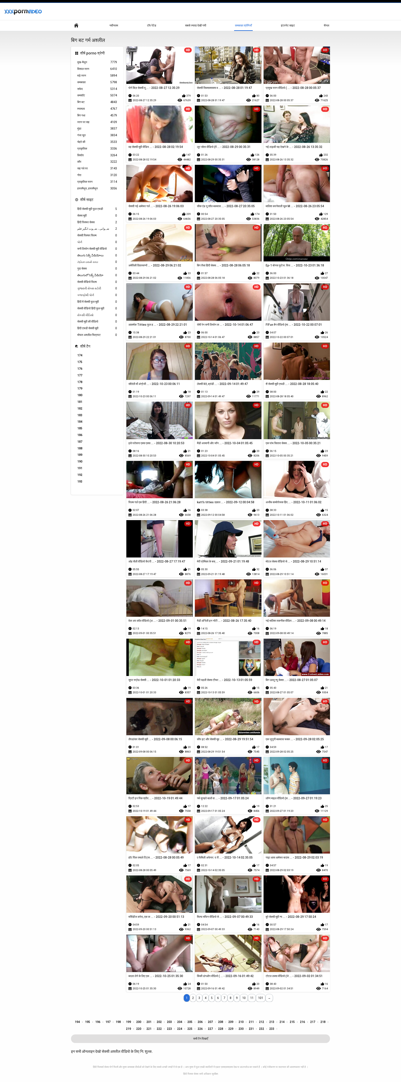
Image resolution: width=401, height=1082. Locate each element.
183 (79, 415)
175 (79, 362)
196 (97, 1022)
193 (79, 481)
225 (189, 1028)
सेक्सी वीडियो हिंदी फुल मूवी (97, 308)
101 (260, 998)
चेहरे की (97, 142)
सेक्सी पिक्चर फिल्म (97, 235)
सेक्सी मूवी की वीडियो (97, 321)
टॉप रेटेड (151, 25)
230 (241, 1028)
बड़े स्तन (97, 75)
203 (169, 1022)
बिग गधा (97, 115)
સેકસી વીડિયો (97, 315)
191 (79, 468)
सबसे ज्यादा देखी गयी (195, 25)
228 (220, 1028)
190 (79, 461)
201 (148, 1022)
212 (261, 1022)
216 (302, 1022)
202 (159, 1022)
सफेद (97, 89)
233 (271, 1028)
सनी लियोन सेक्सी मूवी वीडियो (97, 248)
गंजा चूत (97, 135)
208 (220, 1022)
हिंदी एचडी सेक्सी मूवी (97, 328)
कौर (97, 161)
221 (148, 1028)
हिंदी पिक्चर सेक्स (97, 222)
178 (79, 382)
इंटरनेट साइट (288, 25)
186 (79, 435)
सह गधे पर (97, 168)
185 (79, 428)
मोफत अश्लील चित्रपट (97, 335)
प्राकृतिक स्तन (97, 181)
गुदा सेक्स (97, 268)
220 (138, 1028)
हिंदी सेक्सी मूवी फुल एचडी (97, 209)
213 (271, 1022)
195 (87, 1022)
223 (169, 1028)
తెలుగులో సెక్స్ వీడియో (97, 275)
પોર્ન (97, 242)
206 (200, 1022)
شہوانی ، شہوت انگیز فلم (97, 228)
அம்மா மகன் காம (97, 262)
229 (230, 1028)
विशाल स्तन (97, 69)
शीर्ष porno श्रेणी (92, 53)
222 (159, 1028)
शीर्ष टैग (85, 346)
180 (79, 395)
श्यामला (97, 108)
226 (200, 1028)
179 (79, 388)
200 (138, 1022)
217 (312, 1022)
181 (79, 402)
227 (210, 1028)
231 (251, 1028)
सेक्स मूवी (97, 215)
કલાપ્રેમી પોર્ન (97, 295)
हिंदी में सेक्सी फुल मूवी (97, 301)
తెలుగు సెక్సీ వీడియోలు (97, 255)
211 (251, 1022)
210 (241, 1022)
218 (322, 1022)
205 (189, 1022)
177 (79, 375)
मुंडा (97, 128)
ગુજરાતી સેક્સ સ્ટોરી (97, 288)
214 (281, 1022)
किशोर (97, 155)
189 (79, 455)
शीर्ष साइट (86, 199)
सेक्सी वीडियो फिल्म (97, 282)
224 (179, 1028)
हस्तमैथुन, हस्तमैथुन (97, 188)
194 (77, 1022)
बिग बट (97, 102)
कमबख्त (97, 82)
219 (128, 1028)
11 (252, 998)
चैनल (326, 25)
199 (128, 1022)
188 (79, 448)
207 (210, 1022)
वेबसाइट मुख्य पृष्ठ (76, 25)
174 (79, 355)
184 (79, 421)
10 (244, 998)
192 (79, 475)
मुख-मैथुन (97, 62)
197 (107, 1022)
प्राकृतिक (97, 148)
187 (79, 441)
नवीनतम (113, 25)
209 (230, 1022)
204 (179, 1022)
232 (261, 1028)
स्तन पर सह (97, 122)
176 (79, 368)
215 (292, 1022)
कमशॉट (97, 95)
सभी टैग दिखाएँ (200, 1038)
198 (118, 1022)
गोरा (97, 175)
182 (79, 408)
